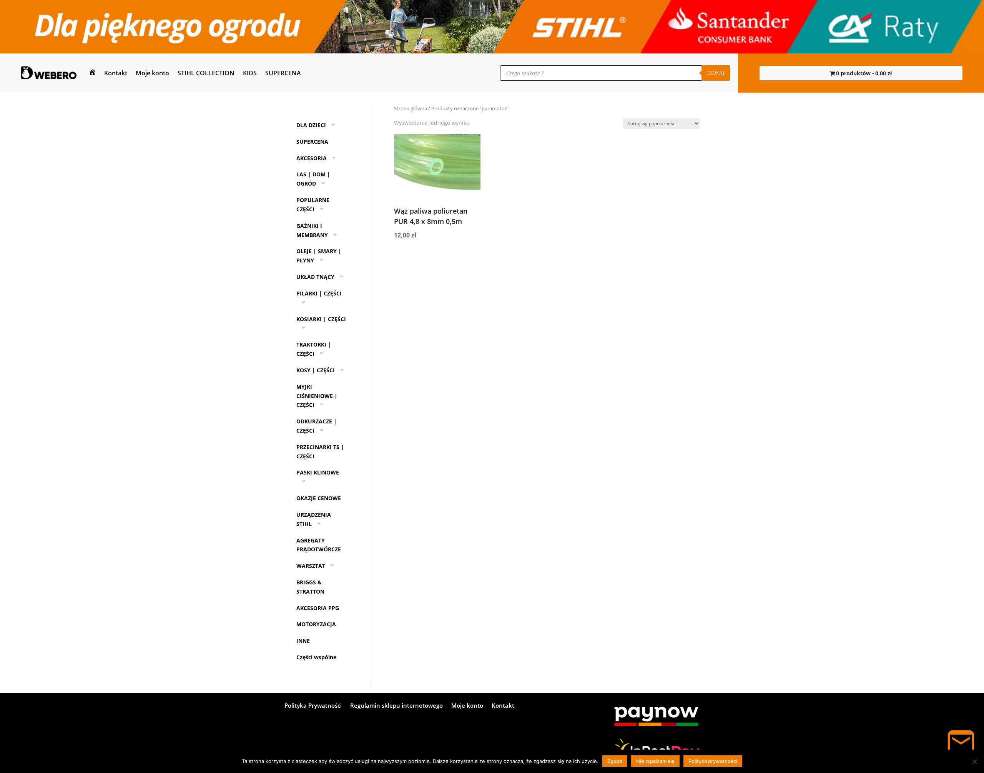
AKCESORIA (311, 158)
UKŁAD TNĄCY (315, 276)
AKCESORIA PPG (317, 608)
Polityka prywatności (712, 761)
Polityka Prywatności (313, 706)
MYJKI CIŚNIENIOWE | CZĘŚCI (316, 396)
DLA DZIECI (311, 125)
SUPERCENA (283, 73)
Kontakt (115, 73)
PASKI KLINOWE (317, 472)
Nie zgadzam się (655, 761)
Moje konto (152, 73)
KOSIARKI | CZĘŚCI (321, 319)
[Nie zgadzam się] (974, 761)
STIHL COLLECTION (206, 73)
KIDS (250, 73)
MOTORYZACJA (316, 624)
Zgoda (614, 761)
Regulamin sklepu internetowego (396, 706)
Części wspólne (316, 657)
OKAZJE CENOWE (318, 498)
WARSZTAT (310, 565)
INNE (303, 640)
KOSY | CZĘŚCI (315, 370)
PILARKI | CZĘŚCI (319, 293)
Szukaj (715, 72)
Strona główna (410, 108)
